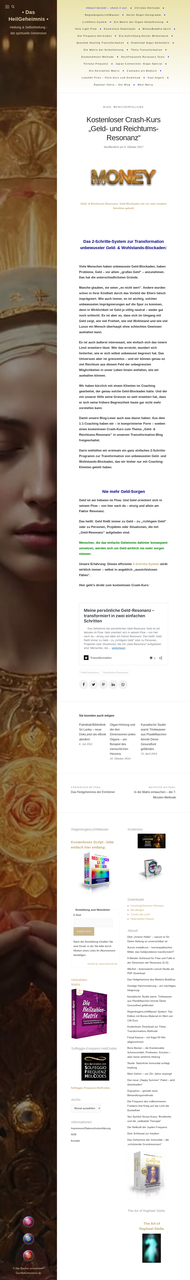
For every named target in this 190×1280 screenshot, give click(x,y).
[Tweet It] (93, 684)
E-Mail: (77, 914)
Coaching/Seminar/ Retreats (147, 905)
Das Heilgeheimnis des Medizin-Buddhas (151, 979)
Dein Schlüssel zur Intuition (143, 1133)
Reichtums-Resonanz (115, 672)
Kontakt (75, 1140)
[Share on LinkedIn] (113, 684)
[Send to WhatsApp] (123, 684)
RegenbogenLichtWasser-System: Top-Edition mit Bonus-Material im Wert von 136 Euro (150, 1016)
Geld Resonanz (90, 672)
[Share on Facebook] (83, 684)
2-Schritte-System (146, 564)
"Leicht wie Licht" (140, 914)
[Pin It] (103, 684)
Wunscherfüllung (129, 107)
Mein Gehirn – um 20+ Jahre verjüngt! (149, 1073)
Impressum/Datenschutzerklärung (91, 1128)
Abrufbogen (137, 909)
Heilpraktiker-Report (142, 918)
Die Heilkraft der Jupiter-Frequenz (147, 1127)
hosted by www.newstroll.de (102, 963)
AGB (73, 1134)
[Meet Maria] (28, 1193)
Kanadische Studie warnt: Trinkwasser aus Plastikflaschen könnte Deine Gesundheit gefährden (149, 1001)
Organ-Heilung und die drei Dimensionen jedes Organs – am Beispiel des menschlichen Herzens (122, 739)
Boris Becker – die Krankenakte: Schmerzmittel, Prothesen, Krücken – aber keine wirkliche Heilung (149, 1052)
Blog (107, 107)
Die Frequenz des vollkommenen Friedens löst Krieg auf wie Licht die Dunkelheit (148, 1106)
